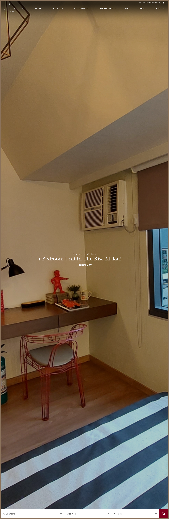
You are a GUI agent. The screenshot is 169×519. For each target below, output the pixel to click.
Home (23, 8)
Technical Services (107, 8)
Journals (141, 8)
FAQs (126, 8)
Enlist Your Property (81, 8)
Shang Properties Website (150, 2)
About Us (38, 8)
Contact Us (159, 8)
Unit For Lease (57, 8)
